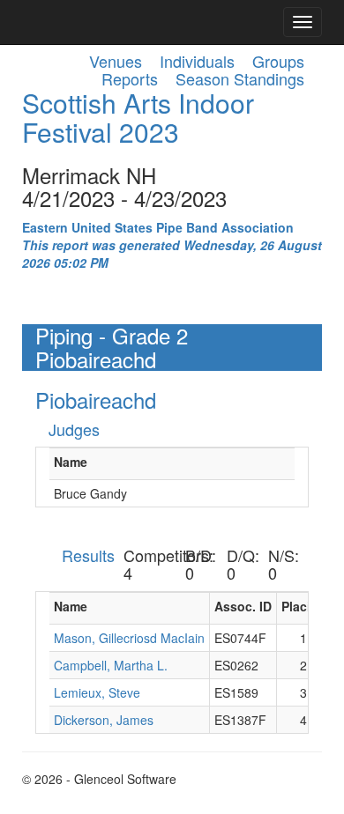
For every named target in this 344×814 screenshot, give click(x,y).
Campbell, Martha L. (111, 665)
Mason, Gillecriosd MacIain (129, 638)
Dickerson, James (103, 720)
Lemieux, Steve (97, 692)
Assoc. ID (243, 606)
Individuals (197, 60)
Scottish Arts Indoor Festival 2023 (138, 117)
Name (70, 461)
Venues (115, 60)
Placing (303, 606)
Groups (278, 60)
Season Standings (240, 78)
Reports (129, 78)
